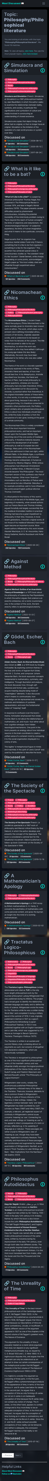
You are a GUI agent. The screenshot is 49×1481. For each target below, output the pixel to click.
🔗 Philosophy (11, 79)
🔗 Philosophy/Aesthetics (29, 895)
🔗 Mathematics (12, 962)
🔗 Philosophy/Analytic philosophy (19, 982)
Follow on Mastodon (11, 1474)
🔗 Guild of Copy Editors (15, 1303)
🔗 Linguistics (11, 973)
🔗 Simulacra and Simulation (23, 67)
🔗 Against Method (16, 564)
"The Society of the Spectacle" (19, 853)
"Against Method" (14, 615)
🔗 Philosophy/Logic (23, 657)
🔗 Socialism (30, 806)
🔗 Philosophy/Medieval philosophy (28, 1199)
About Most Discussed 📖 (13, 1471)
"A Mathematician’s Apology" (19, 925)
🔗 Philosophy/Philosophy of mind (19, 192)
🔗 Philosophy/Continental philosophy (20, 91)
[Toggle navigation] (43, 3)
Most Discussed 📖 (13, 3)
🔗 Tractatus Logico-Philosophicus (19, 947)
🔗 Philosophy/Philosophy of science (29, 581)
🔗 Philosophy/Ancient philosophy (29, 313)
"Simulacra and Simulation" (18, 141)
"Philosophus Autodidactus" (18, 1267)
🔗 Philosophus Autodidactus (21, 1181)
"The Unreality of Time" (16, 1441)
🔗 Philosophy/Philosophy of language (20, 976)
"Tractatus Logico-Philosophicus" (21, 1163)
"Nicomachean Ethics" (16, 545)
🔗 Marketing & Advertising (16, 812)
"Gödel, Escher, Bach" (16, 760)
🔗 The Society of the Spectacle (23, 788)
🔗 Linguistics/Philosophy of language (20, 979)
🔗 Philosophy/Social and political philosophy (23, 809)
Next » (18, 1455)
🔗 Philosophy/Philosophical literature (20, 82)
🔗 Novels (9, 1193)
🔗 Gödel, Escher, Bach (23, 639)
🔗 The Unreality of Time (22, 1285)
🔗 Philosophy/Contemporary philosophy (21, 88)
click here (29, 51)
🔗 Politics (9, 313)
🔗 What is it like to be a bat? (22, 171)
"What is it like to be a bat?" (18, 276)
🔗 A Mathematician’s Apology (22, 881)
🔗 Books (9, 85)
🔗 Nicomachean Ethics (23, 294)
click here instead (30, 54)
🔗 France (9, 800)
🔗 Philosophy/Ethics (14, 316)
